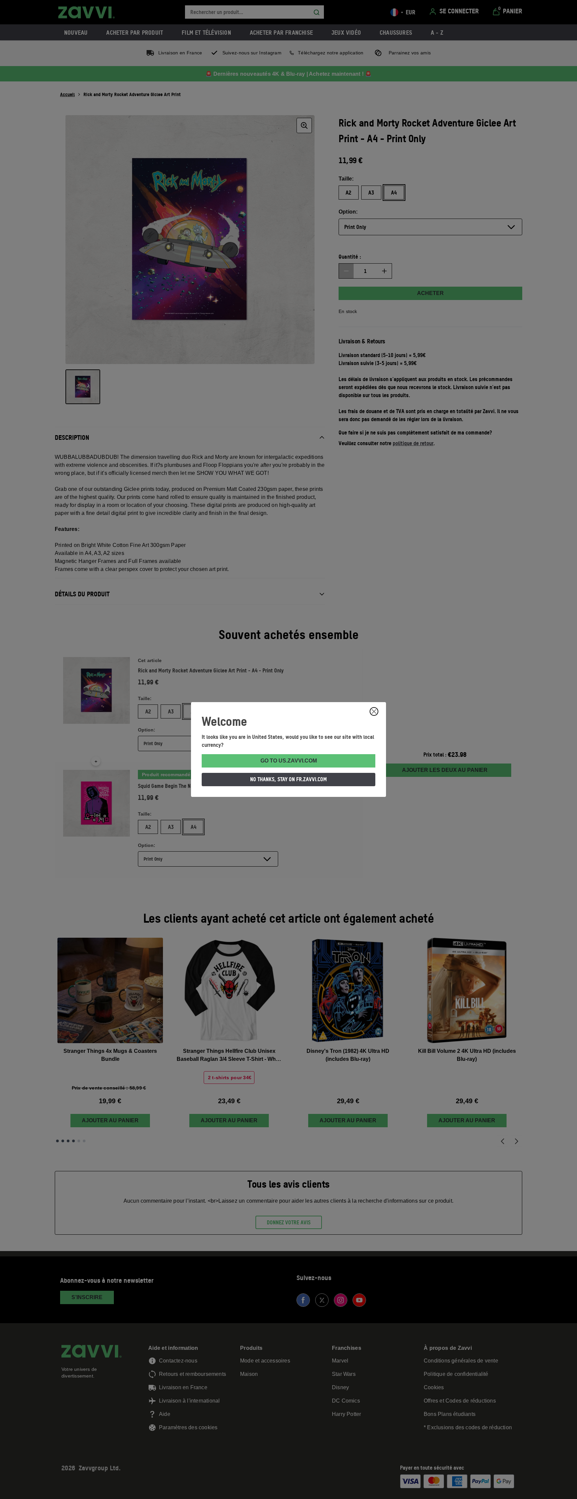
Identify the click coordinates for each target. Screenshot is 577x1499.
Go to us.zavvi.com (288, 761)
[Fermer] (374, 711)
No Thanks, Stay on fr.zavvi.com (288, 779)
